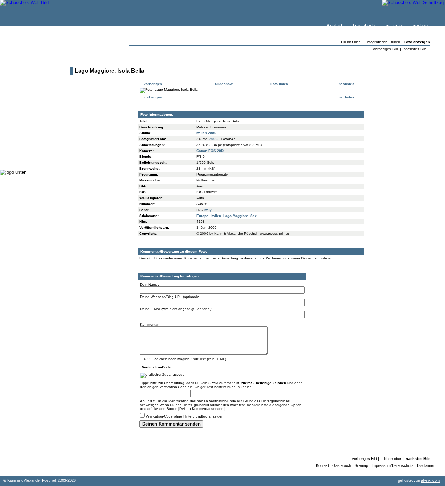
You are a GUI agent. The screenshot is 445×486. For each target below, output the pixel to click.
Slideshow (223, 84)
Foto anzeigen (417, 42)
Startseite (24, 71)
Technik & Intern (31, 149)
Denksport (25, 135)
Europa (202, 216)
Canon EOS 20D (210, 151)
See (253, 216)
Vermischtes (27, 142)
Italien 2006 (206, 133)
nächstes (347, 84)
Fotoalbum (25, 156)
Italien (216, 216)
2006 (213, 139)
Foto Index (278, 84)
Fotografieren (28, 121)
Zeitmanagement (32, 128)
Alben (395, 42)
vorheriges (152, 84)
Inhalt (20, 92)
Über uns (24, 85)
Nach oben (393, 458)
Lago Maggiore (235, 216)
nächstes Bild (415, 49)
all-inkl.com (430, 480)
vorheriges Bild (385, 49)
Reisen (22, 107)
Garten (22, 114)
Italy (208, 210)
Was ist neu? (28, 78)
